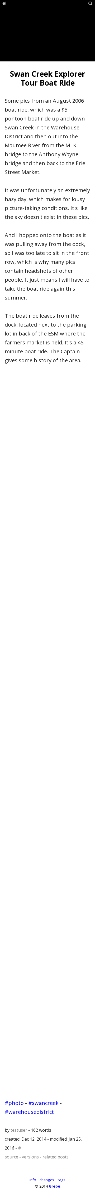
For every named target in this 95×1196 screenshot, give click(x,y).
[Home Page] (4, 3)
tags (61, 1179)
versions (30, 1157)
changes (47, 1179)
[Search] (90, 3)
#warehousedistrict (29, 1111)
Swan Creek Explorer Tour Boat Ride (47, 78)
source (11, 1157)
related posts (55, 1157)
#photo (14, 1102)
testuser (19, 1130)
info (33, 1179)
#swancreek (43, 1102)
